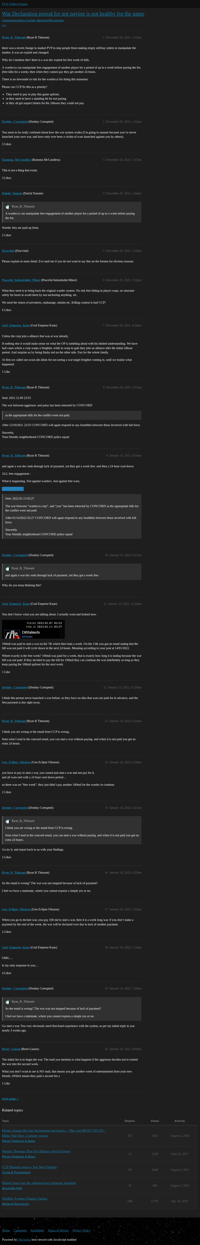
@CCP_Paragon (13, 488)
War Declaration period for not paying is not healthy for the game (73, 14)
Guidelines (37, 1230)
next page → (10, 1099)
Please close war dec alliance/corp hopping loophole (39, 1183)
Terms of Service (58, 1230)
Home (6, 1230)
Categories (20, 1230)
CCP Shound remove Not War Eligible (29, 1167)
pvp (4, 25)
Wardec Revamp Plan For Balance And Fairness (36, 1151)
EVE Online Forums (15, 4)
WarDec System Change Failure (24, 1198)
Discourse (24, 1239)
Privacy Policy (82, 1230)
